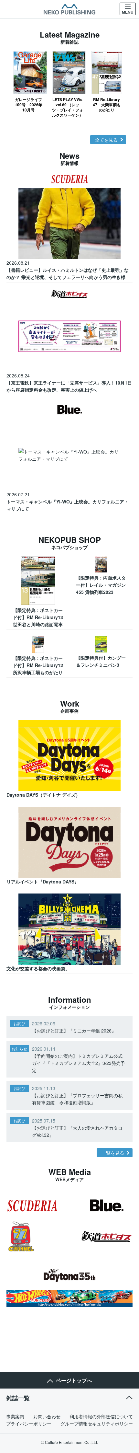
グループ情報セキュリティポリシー (96, 1423)
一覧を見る (113, 1152)
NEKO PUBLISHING (69, 9)
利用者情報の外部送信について (101, 1416)
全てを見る (106, 139)
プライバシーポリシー (28, 1423)
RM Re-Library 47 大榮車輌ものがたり (107, 104)
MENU (128, 12)
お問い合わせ (46, 1416)
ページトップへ (74, 1380)
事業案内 (15, 1416)
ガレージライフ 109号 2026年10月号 (29, 104)
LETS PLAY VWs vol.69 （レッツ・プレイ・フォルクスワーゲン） (67, 107)
